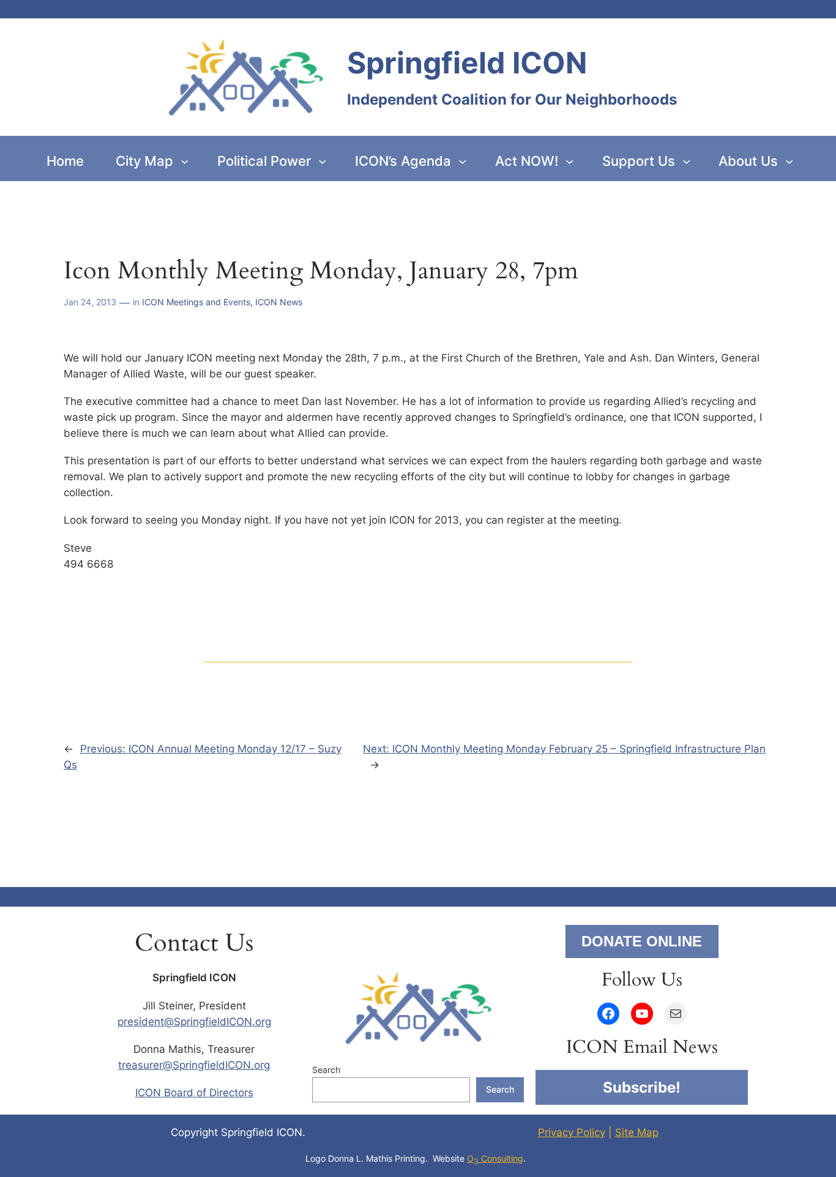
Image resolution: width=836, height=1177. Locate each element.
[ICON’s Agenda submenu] (462, 161)
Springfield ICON (467, 63)
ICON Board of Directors (194, 1092)
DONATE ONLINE (641, 941)
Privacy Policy (571, 1132)
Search (326, 1069)
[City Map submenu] (184, 161)
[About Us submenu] (789, 161)
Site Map (637, 1132)
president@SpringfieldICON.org (194, 1021)
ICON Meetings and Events (196, 302)
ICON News (278, 302)
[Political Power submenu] (322, 161)
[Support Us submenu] (686, 161)
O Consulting (495, 1158)
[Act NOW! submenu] (569, 161)
